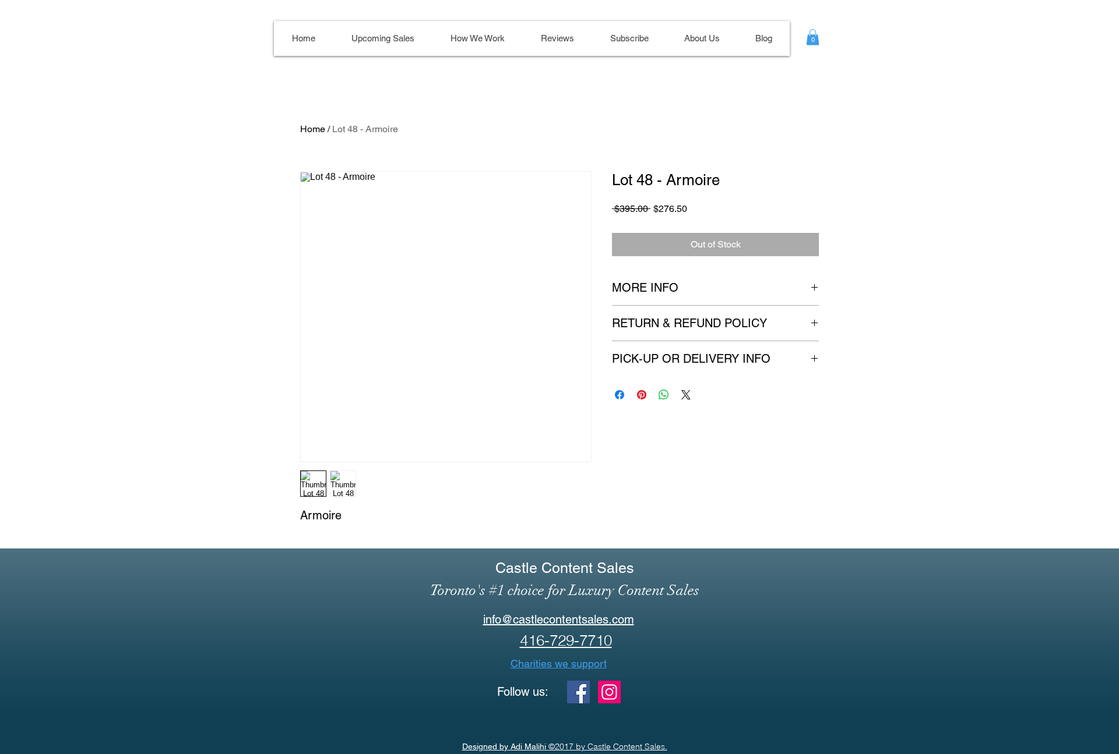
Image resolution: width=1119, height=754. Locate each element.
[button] (812, 37)
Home (312, 128)
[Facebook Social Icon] (578, 692)
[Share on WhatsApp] (664, 395)
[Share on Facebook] (620, 395)
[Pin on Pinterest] (642, 395)
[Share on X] (686, 395)
